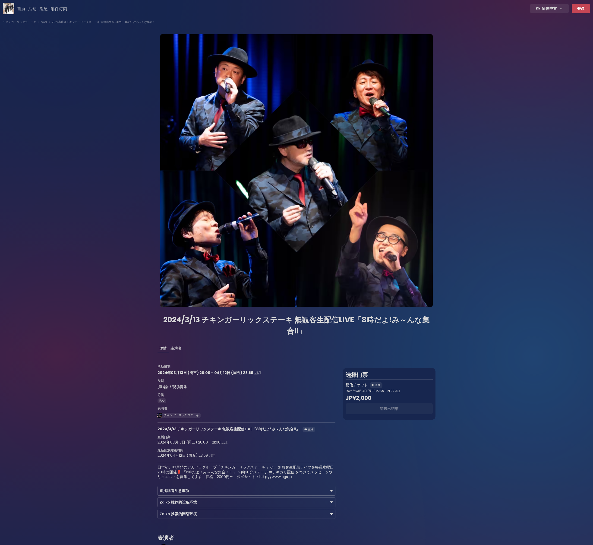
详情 (163, 348)
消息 (43, 9)
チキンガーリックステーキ (19, 22)
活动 (32, 9)
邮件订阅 (58, 9)
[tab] (163, 348)
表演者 (176, 348)
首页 (21, 9)
